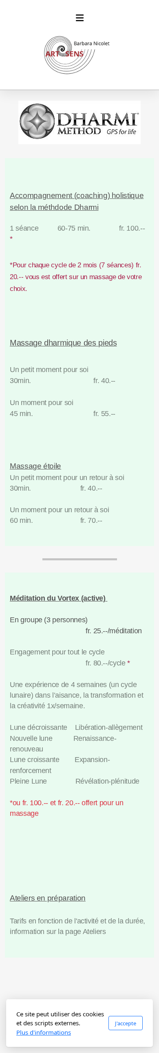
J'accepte (125, 1023)
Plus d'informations (43, 1032)
